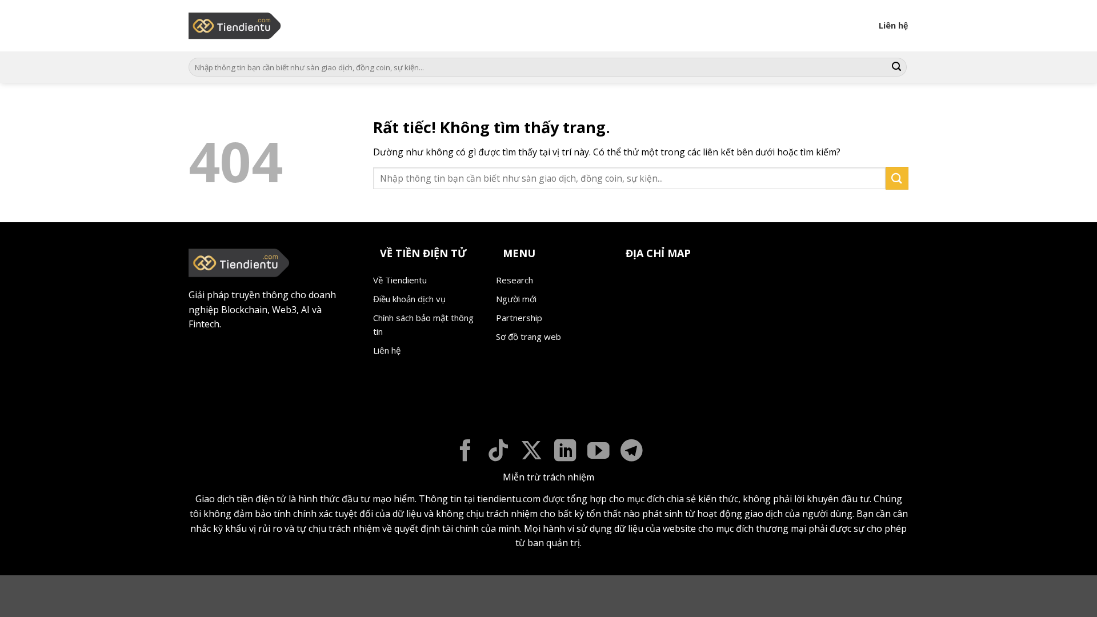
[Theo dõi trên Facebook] (465, 452)
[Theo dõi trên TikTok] (498, 452)
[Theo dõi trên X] (532, 452)
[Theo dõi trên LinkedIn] (565, 452)
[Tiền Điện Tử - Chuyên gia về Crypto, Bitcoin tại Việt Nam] (236, 26)
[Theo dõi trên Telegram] (631, 452)
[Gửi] (896, 67)
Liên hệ (893, 25)
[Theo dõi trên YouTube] (598, 452)
